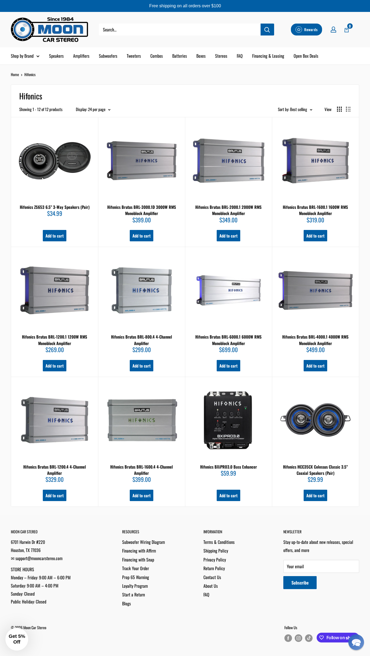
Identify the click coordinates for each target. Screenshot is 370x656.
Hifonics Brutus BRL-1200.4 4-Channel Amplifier (54, 470)
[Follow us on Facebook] (288, 638)
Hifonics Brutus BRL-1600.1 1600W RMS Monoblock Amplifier (315, 210)
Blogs (126, 603)
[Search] (267, 29)
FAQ (240, 56)
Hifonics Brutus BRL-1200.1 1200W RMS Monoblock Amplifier (54, 340)
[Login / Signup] (333, 30)
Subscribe (300, 582)
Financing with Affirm (139, 550)
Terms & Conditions (219, 542)
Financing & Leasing (268, 56)
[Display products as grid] (339, 109)
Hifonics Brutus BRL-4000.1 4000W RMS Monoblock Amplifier (315, 340)
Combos (156, 56)
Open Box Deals (306, 56)
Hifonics (29, 74)
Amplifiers (81, 56)
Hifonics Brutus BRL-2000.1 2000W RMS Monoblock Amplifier (228, 210)
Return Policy (214, 568)
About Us (210, 586)
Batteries (179, 56)
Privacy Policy (214, 559)
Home (15, 74)
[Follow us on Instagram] (298, 638)
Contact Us (212, 577)
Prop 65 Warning (135, 577)
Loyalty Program (135, 586)
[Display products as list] (348, 109)
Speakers (56, 56)
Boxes (201, 56)
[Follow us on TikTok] (309, 638)
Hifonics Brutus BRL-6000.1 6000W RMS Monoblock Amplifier (228, 340)
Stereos (221, 56)
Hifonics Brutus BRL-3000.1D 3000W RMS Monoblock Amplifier (141, 210)
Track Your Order (135, 568)
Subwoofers (108, 56)
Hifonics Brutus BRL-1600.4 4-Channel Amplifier (141, 470)
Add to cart (55, 236)
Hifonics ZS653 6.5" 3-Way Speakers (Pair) (55, 207)
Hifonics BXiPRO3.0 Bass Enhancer (228, 467)
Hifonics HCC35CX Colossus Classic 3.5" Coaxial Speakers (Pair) (315, 470)
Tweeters (134, 56)
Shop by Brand (22, 56)
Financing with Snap (138, 559)
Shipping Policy (215, 550)
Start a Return (133, 594)
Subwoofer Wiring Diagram (143, 542)
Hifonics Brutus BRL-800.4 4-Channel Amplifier (141, 340)
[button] (356, 642)
